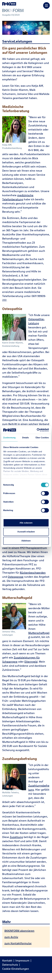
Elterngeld (30, 661)
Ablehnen (26, 540)
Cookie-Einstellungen (15, 968)
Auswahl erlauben (26, 531)
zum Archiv (11, 937)
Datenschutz (10, 964)
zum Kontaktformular (18, 943)
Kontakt (7, 960)
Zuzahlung (16, 837)
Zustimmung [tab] (9, 437)
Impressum (22, 960)
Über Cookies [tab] (42, 437)
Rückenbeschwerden (33, 572)
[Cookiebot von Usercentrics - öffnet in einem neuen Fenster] (37, 430)
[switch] (45, 493)
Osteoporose (15, 576)
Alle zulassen (26, 523)
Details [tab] (25, 437)
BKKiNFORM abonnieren (19, 930)
